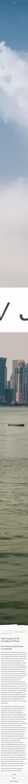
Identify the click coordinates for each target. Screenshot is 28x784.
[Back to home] (14, 2)
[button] (1, 2)
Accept (14, 774)
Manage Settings (14, 781)
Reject (14, 778)
